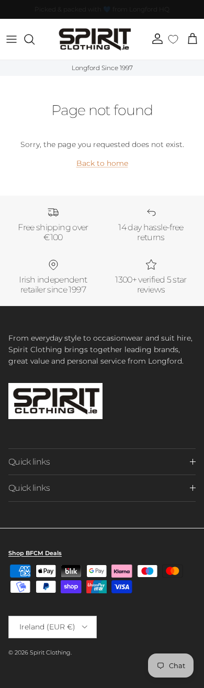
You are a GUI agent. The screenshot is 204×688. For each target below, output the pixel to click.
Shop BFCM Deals (35, 553)
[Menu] (11, 39)
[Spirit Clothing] (94, 39)
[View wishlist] (173, 39)
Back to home (102, 163)
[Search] (34, 39)
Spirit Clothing (50, 652)
